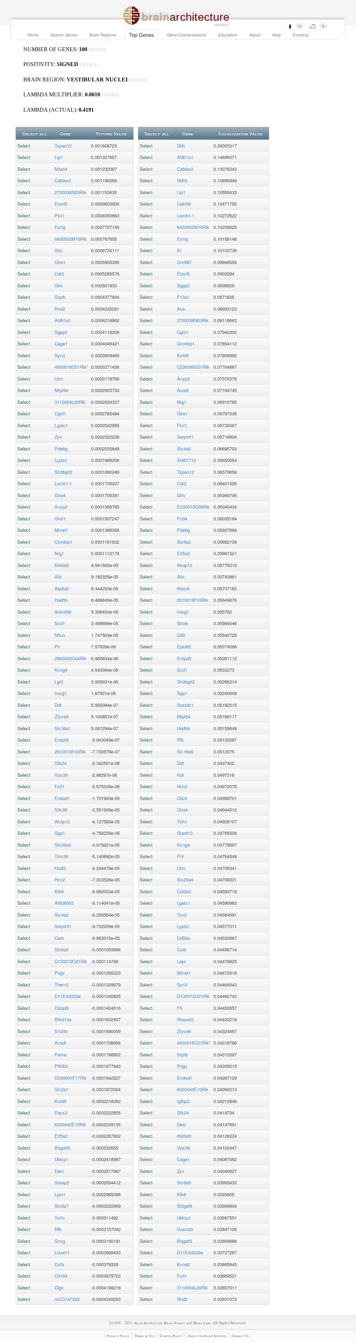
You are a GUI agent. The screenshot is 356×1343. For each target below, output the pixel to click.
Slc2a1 (61, 1089)
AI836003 (64, 903)
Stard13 (185, 833)
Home (33, 35)
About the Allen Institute (207, 1336)
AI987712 (186, 460)
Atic (59, 250)
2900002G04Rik (71, 658)
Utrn (59, 378)
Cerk (59, 938)
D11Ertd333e (68, 996)
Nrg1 (59, 553)
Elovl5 (61, 203)
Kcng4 (61, 669)
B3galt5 (62, 1147)
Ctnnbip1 (63, 541)
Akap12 (62, 821)
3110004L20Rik (70, 402)
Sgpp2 (61, 332)
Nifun (60, 635)
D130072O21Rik (71, 961)
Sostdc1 (185, 705)
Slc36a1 (63, 728)
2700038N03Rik (70, 192)
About (254, 35)
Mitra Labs (202, 1323)
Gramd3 (185, 1229)
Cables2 (63, 180)
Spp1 (60, 833)
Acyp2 (61, 506)
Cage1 (61, 343)
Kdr (180, 775)
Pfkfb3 (61, 1066)
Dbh (181, 145)
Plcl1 (60, 215)
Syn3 (60, 355)
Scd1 (60, 623)
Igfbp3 (183, 1101)
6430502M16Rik (71, 238)
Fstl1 (60, 786)
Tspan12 (63, 145)
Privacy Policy (118, 1336)
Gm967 (184, 262)
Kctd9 (60, 1101)
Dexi (59, 1171)
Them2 (61, 984)
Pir (57, 646)
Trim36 (61, 856)
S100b (61, 1031)
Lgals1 (61, 425)
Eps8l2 (184, 646)
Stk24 (60, 763)
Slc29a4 (63, 844)
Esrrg (60, 227)
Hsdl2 (60, 868)
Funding (300, 35)
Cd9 (181, 635)
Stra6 (182, 623)
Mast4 (61, 169)
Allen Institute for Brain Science (159, 1323)
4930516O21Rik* (71, 366)
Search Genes (64, 35)
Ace (181, 308)
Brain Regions (102, 35)
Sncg (60, 1241)
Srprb (60, 297)
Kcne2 (183, 1264)
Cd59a (183, 938)
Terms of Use (145, 1336)
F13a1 (183, 297)
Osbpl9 (62, 1008)
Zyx (58, 436)
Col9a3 (184, 891)
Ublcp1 (61, 1159)
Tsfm (60, 1217)
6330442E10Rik (70, 1124)
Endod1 (62, 798)
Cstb (59, 1264)
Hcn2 (60, 879)
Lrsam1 (62, 1252)
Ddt (58, 705)
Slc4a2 (61, 914)
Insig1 (61, 693)
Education (227, 35)
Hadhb (61, 600)
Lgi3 (59, 681)
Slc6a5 (61, 949)
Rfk (58, 1229)
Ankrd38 (63, 611)
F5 (179, 1008)
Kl (179, 250)
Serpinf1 (63, 926)
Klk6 (59, 891)
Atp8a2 (62, 588)
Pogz (60, 972)
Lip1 (59, 157)
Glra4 (60, 495)
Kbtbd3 (62, 565)
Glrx (59, 285)
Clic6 (182, 798)
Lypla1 (61, 460)
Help (276, 35)
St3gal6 (184, 1205)
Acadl (60, 1042)
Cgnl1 (60, 413)
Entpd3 (62, 739)
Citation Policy (171, 1336)
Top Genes (141, 34)
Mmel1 (61, 530)
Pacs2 (61, 1112)
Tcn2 (182, 914)
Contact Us (240, 1336)
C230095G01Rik (193, 366)
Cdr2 (59, 273)
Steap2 (62, 1182)
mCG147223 (67, 1299)
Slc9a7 (61, 1205)
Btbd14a (63, 1019)
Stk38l (61, 809)
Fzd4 (182, 518)
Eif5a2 (61, 1136)
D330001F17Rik (71, 1077)
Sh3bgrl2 (63, 472)
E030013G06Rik (193, 506)
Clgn (59, 1287)
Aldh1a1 (63, 320)
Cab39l (184, 203)
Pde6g (61, 448)
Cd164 (61, 1275)
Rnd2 (60, 308)
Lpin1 (60, 1194)
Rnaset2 (185, 1019)
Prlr (180, 856)
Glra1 (60, 262)
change (97, 50)
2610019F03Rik (70, 751)
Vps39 (61, 775)
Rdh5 (182, 180)
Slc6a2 (184, 541)
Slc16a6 (185, 751)
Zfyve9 (61, 716)
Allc (58, 576)
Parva (60, 1054)
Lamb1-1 (63, 483)
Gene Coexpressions (187, 35)
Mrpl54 (61, 390)
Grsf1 (60, 518)
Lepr (181, 961)
